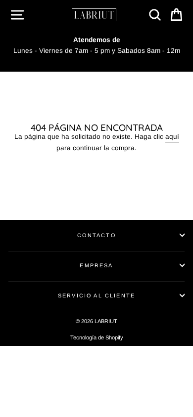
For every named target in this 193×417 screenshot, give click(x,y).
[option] (96, 45)
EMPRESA (96, 265)
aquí (172, 136)
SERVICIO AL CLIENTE (96, 295)
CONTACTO (96, 235)
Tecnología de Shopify (96, 337)
